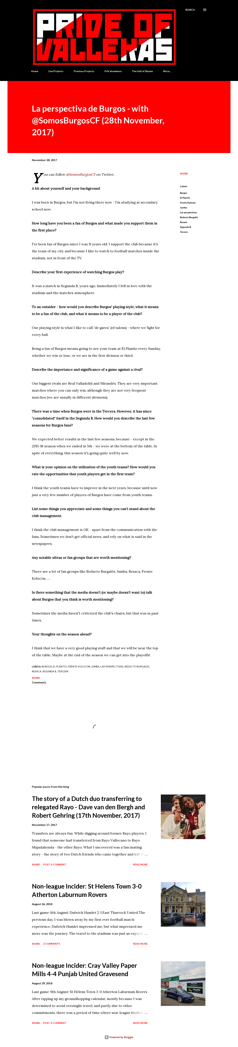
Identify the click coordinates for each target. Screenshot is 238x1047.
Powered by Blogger (121, 1037)
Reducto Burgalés (189, 217)
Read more (140, 864)
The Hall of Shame (142, 71)
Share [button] (184, 173)
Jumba (183, 207)
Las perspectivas (188, 212)
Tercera (184, 231)
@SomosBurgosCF (80, 174)
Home (34, 71)
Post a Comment (54, 864)
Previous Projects (84, 71)
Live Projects (55, 71)
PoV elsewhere (113, 71)
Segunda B (185, 226)
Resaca (183, 222)
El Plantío (185, 197)
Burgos (183, 192)
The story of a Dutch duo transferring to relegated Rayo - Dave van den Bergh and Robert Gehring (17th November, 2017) (88, 807)
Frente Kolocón (188, 202)
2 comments (51, 943)
